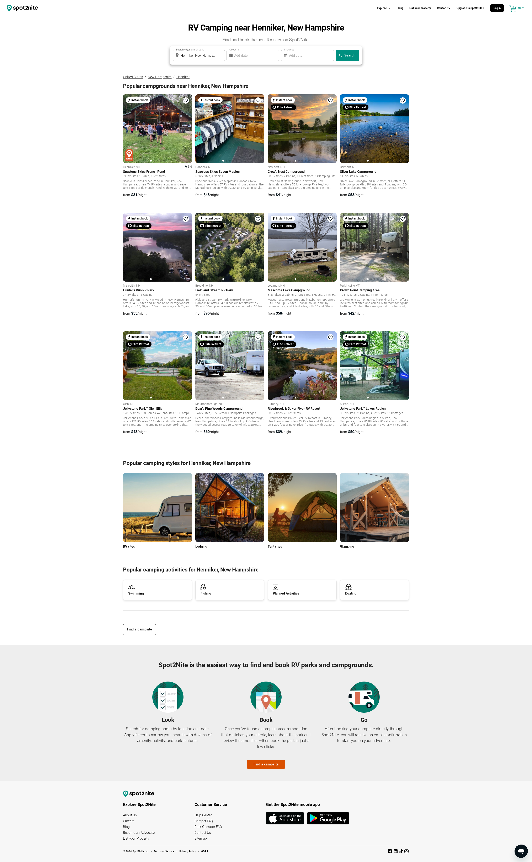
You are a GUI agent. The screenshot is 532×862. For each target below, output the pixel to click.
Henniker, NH (131, 167)
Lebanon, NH (276, 285)
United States (133, 77)
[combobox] (198, 55)
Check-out (289, 49)
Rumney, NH (276, 404)
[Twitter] (401, 851)
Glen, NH (128, 404)
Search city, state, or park (190, 49)
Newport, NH (276, 167)
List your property (420, 8)
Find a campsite (139, 629)
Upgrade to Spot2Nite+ (470, 8)
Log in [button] (497, 8)
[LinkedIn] (396, 852)
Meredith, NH (131, 285)
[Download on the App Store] (286, 818)
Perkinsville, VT (350, 285)
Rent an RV (444, 8)
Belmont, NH (348, 167)
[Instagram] (406, 852)
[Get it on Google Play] (328, 818)
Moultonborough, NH (209, 404)
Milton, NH (347, 404)
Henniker (183, 77)
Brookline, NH (204, 285)
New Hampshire (159, 77)
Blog (400, 8)
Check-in (234, 49)
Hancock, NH (204, 167)
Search (350, 55)
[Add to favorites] (186, 100)
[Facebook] (390, 852)
